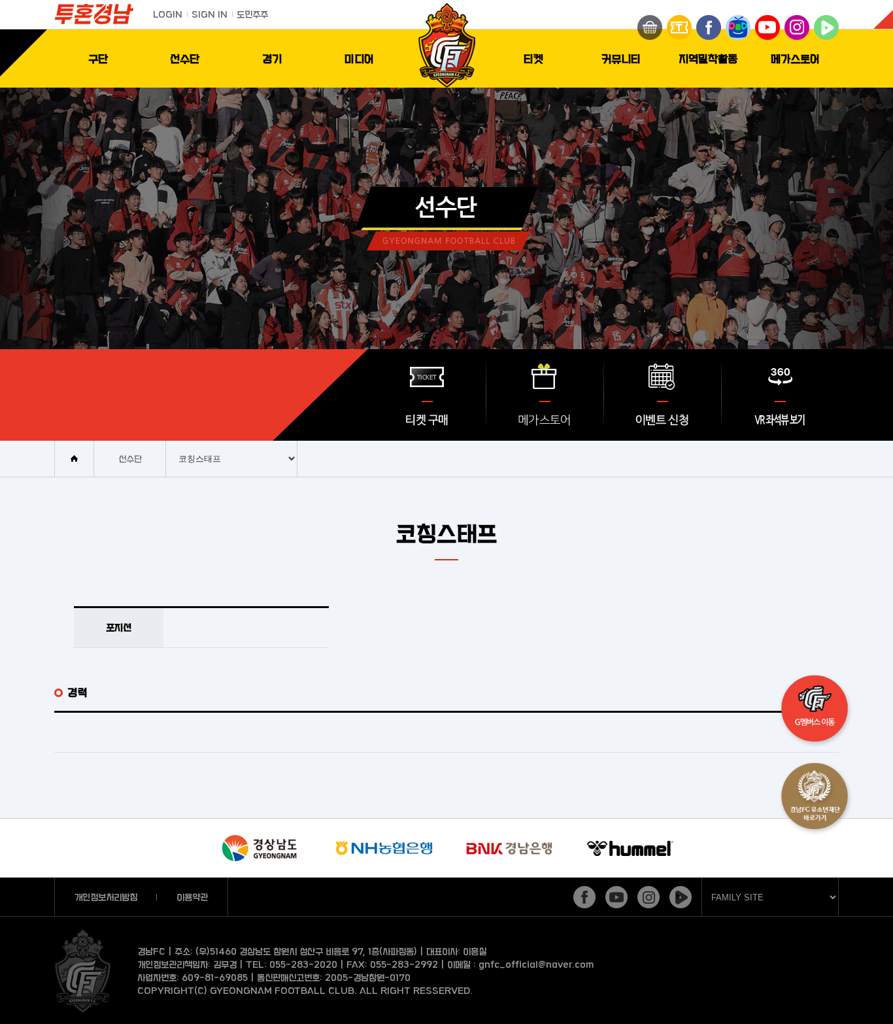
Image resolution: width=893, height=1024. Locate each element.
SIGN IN (209, 14)
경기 (272, 58)
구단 (98, 58)
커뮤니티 (621, 58)
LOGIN (167, 14)
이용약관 (192, 897)
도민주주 (252, 14)
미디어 (359, 58)
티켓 (533, 58)
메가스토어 (795, 58)
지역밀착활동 (708, 58)
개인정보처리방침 (106, 897)
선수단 (184, 58)
